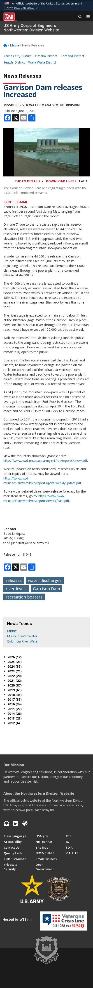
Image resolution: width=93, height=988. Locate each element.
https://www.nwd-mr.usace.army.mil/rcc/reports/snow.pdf (45, 460)
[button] (22, 8)
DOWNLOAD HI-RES (61, 181)
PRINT (8, 202)
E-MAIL (22, 202)
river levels (16, 588)
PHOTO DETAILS (27, 181)
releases (14, 580)
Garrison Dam (46, 588)
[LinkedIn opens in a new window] (15, 823)
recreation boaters (24, 597)
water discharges (44, 580)
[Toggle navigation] (86, 16)
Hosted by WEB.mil (17, 919)
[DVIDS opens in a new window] (25, 823)
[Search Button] (78, 16)
